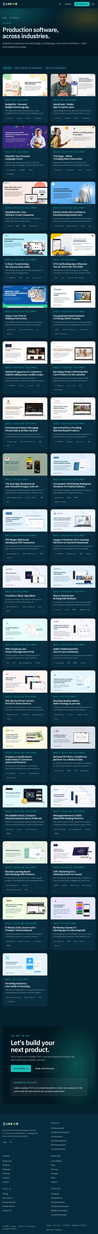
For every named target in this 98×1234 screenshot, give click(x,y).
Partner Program (54, 1230)
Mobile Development (59, 1210)
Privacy (57, 1225)
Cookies (66, 1225)
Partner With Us (9, 1206)
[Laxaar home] (10, 4)
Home (5, 18)
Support (54, 1182)
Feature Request (9, 1202)
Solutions (6, 1165)
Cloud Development (59, 1215)
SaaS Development (58, 1141)
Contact (68, 4)
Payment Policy (79, 1225)
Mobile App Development (55, 68)
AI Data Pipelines (58, 1202)
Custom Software (58, 1149)
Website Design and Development (28, 68)
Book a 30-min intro (44, 1068)
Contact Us (7, 1210)
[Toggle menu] (93, 4)
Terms (48, 1225)
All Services (7, 1161)
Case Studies (56, 1161)
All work (7, 68)
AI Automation (57, 1136)
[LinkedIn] (5, 1142)
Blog (53, 1165)
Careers (6, 1182)
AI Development (57, 1128)
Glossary (54, 1169)
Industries (7, 1169)
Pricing (5, 1194)
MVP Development (58, 1145)
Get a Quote (7, 1198)
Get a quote (82, 4)
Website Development (60, 1206)
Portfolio (6, 1173)
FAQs (53, 1178)
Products (6, 1178)
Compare (54, 1173)
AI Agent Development (60, 1132)
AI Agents (55, 1194)
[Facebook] (10, 1142)
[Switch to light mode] (59, 4)
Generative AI (56, 1198)
